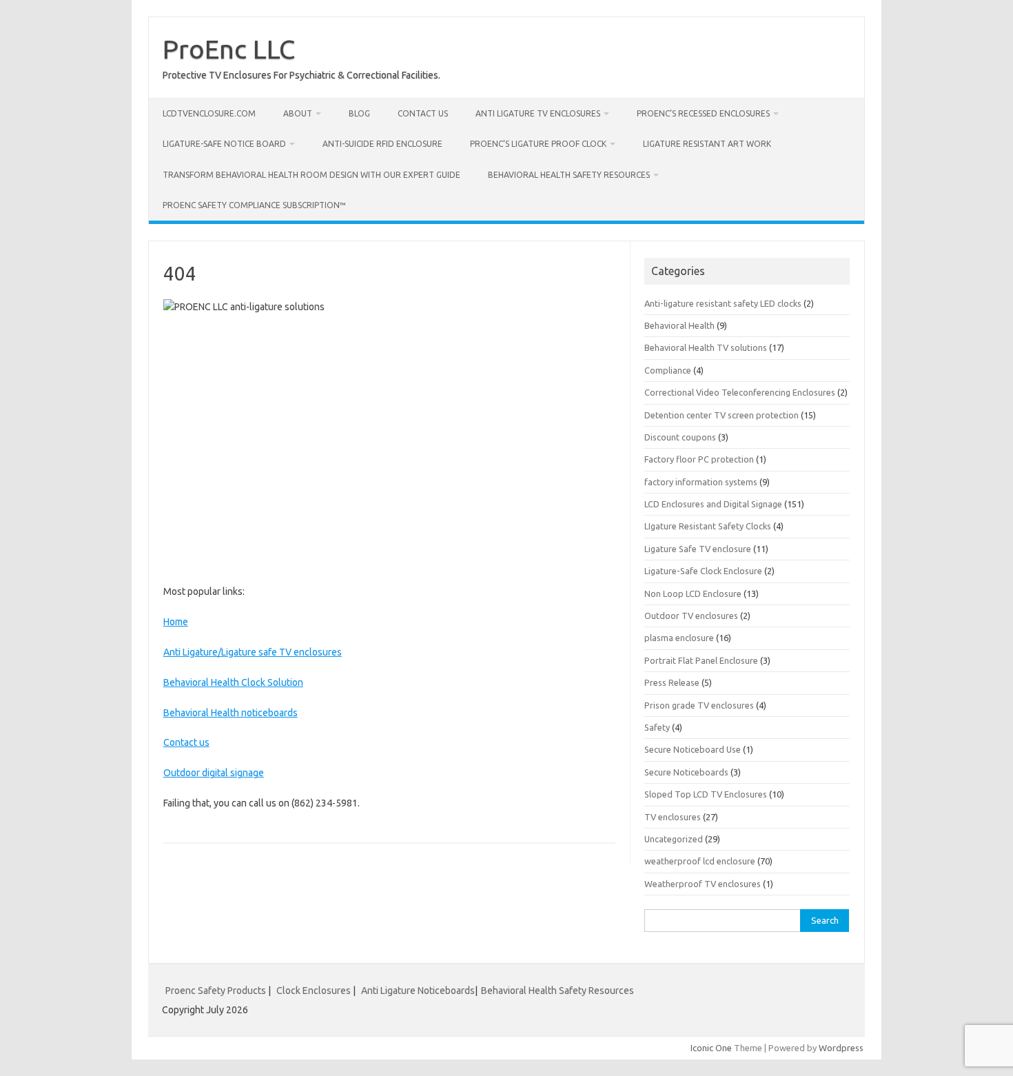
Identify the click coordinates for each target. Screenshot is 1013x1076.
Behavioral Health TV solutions (705, 347)
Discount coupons (680, 437)
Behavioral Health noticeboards (230, 712)
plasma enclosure (679, 637)
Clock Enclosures (313, 990)
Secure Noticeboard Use (692, 749)
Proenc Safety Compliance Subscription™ (254, 205)
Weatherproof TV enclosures (702, 884)
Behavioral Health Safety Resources (569, 174)
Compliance (667, 370)
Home (175, 621)
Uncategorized (673, 839)
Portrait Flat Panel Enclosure (701, 660)
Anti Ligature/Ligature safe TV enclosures (252, 652)
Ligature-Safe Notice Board (224, 143)
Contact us (423, 113)
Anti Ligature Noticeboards (418, 990)
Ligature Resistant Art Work (707, 143)
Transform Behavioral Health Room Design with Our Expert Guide (311, 174)
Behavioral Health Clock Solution (233, 682)
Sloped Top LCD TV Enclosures (705, 794)
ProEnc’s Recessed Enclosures (703, 113)
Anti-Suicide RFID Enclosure (382, 143)
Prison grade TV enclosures (699, 705)
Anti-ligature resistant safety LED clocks (722, 303)
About (297, 113)
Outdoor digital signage (213, 772)
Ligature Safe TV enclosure (697, 549)
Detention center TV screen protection (721, 415)
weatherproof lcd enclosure (699, 861)
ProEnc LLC (229, 48)
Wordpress (841, 1048)
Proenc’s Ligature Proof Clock (538, 143)
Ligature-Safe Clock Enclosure (703, 571)
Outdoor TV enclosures (691, 615)
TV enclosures (672, 817)
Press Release (671, 682)
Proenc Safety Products (216, 990)
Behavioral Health (679, 325)
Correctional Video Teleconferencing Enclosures (739, 392)
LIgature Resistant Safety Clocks (707, 526)
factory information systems (700, 482)
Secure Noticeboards (686, 772)
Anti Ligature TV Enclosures (537, 113)
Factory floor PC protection (699, 459)
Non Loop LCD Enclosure (692, 593)
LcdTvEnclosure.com (209, 113)
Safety (657, 727)
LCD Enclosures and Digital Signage (713, 504)
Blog (359, 113)
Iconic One (711, 1048)
